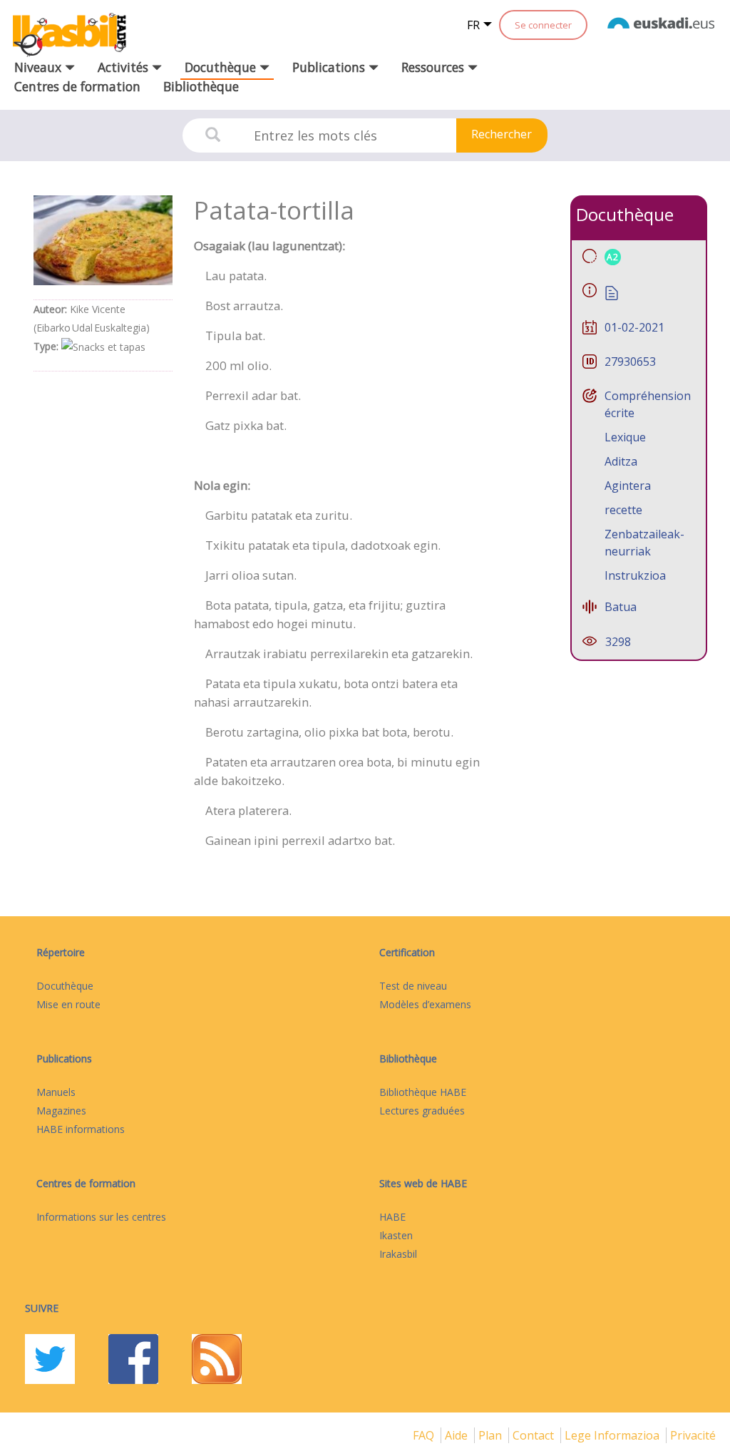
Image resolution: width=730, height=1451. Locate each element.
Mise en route (68, 1004)
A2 (613, 257)
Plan (491, 1435)
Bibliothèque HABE (422, 1092)
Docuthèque (64, 986)
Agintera (628, 485)
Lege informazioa (613, 1435)
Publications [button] (330, 67)
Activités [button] (125, 67)
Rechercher (501, 134)
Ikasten (396, 1235)
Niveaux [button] (39, 67)
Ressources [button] (434, 67)
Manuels (56, 1092)
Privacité (693, 1435)
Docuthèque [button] (222, 67)
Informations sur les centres (101, 1217)
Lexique (625, 437)
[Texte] (612, 292)
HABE (392, 1217)
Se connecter (543, 25)
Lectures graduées (422, 1110)
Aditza (621, 461)
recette (623, 510)
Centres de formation (77, 86)
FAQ (425, 1435)
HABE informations (80, 1129)
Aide (458, 1435)
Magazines (61, 1110)
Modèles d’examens (425, 1004)
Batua (621, 607)
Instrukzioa (635, 575)
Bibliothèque (201, 86)
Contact (535, 1435)
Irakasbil (398, 1254)
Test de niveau (413, 986)
